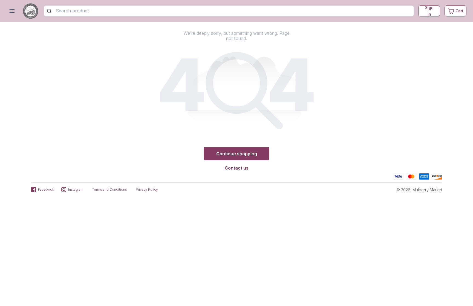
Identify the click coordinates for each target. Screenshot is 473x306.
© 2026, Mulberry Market (419, 189)
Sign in (429, 10)
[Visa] (398, 175)
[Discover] (437, 175)
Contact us (237, 168)
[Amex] (424, 175)
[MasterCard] (411, 175)
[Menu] (12, 10)
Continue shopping (236, 153)
